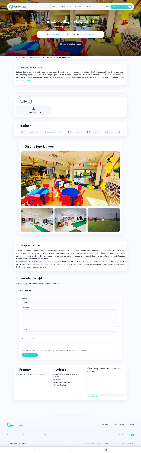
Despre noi (125, 435)
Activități (65, 6)
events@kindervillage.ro (61, 382)
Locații (78, 6)
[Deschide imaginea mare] (70, 178)
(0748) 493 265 (58, 379)
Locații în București (33, 57)
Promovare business (120, 7)
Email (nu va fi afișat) (28, 339)
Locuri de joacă (55, 34)
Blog (89, 6)
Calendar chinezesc (28, 435)
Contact (130, 425)
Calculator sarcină (13, 435)
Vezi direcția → (92, 396)
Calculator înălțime (43, 435)
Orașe (52, 6)
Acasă (95, 425)
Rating (24, 298)
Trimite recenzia (30, 355)
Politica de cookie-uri (126, 443)
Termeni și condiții (110, 443)
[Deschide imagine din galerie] (37, 220)
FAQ (119, 435)
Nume (24, 330)
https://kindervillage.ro (60, 385)
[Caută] (107, 7)
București (91, 34)
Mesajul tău (26, 307)
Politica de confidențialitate (93, 443)
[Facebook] (132, 435)
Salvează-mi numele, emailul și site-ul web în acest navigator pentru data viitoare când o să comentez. (54, 351)
